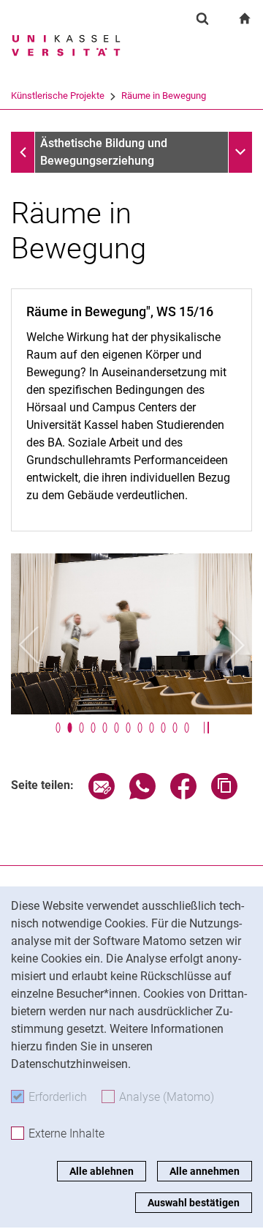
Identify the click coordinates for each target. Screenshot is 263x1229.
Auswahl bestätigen (194, 1203)
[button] (29, 644)
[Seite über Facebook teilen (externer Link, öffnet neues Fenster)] (183, 795)
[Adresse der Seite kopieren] (224, 795)
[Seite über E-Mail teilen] (101, 795)
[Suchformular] (202, 18)
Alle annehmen (204, 1171)
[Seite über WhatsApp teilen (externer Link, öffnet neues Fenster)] (142, 795)
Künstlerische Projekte (57, 95)
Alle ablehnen (101, 1171)
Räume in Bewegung (163, 95)
